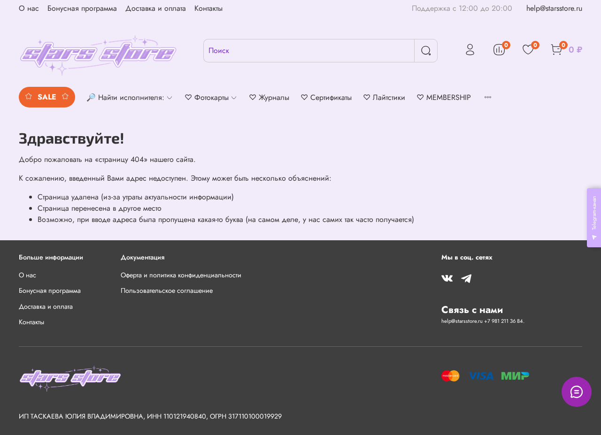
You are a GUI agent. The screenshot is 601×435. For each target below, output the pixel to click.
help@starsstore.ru (554, 8)
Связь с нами (472, 310)
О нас (29, 8)
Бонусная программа (82, 8)
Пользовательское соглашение (167, 290)
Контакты (208, 8)
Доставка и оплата (155, 8)
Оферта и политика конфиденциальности (181, 275)
